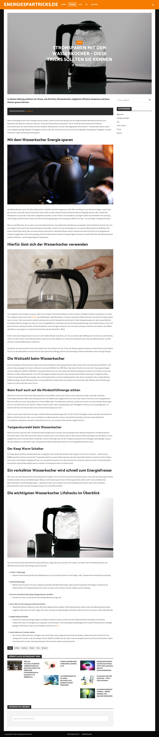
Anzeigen (29, 111)
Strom (72, 4)
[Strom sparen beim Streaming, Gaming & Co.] (51, 665)
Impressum (87, 734)
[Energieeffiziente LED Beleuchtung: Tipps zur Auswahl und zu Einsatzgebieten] (87, 665)
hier (57, 625)
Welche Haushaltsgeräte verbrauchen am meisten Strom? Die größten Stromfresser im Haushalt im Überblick (32, 669)
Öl (86, 4)
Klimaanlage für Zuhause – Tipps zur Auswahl (104, 678)
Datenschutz (73, 734)
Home (63, 4)
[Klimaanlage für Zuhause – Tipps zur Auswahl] (87, 680)
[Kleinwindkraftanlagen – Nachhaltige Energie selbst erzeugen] (51, 680)
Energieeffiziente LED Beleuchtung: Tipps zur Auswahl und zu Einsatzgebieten (105, 666)
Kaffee (17, 648)
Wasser (94, 4)
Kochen (24, 648)
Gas (80, 4)
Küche (34, 317)
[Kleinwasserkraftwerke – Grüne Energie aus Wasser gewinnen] (87, 693)
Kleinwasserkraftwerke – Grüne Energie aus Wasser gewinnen (104, 692)
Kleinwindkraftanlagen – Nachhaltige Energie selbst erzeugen (68, 680)
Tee (38, 648)
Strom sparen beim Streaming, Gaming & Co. (68, 664)
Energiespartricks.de (31, 5)
